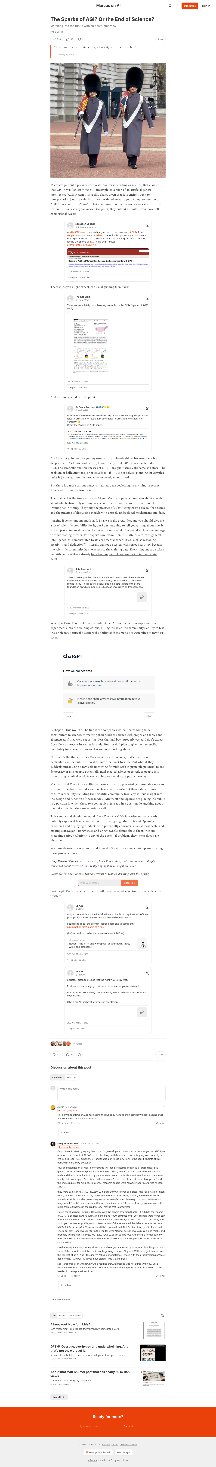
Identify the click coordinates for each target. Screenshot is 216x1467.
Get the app (123, 1452)
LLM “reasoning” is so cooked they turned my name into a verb (84, 1328)
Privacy (106, 1444)
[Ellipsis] (164, 1106)
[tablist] (64, 1077)
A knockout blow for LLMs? (70, 1324)
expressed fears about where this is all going (91, 821)
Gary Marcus (58, 861)
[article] (108, 1331)
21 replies (66, 1285)
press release (85, 185)
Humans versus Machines (101, 874)
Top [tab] (54, 1315)
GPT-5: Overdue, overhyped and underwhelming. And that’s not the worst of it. (89, 1348)
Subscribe (190, 5)
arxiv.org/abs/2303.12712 (81, 244)
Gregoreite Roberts (67, 1143)
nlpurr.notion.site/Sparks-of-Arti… (85, 926)
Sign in (206, 5)
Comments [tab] (58, 1077)
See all (57, 1397)
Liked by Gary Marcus (70, 1110)
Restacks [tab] (71, 1077)
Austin (60, 1106)
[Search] (170, 6)
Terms (114, 1444)
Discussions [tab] (75, 1315)
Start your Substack (100, 1452)
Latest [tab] (62, 1315)
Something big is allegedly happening (71, 1380)
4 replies (65, 1132)
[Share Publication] (177, 6)
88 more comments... (61, 1299)
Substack (92, 1460)
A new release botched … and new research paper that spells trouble (87, 1355)
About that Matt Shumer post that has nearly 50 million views (90, 1374)
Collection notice (128, 1444)
